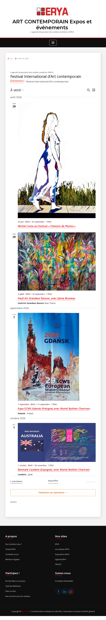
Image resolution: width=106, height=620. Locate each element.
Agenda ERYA (60, 559)
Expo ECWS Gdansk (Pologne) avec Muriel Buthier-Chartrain (54, 408)
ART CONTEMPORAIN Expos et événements (52, 25)
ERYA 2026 (25, 611)
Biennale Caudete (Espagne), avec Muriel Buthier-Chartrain (54, 469)
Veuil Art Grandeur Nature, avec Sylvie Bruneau (46, 298)
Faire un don (10, 591)
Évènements (17, 80)
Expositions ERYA (62, 554)
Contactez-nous (12, 554)
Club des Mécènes (13, 586)
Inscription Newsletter (64, 581)
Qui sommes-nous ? (13, 544)
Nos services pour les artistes (17, 596)
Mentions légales (12, 559)
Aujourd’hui (53, 480)
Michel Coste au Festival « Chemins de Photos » (47, 226)
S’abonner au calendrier (52, 492)
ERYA (57, 544)
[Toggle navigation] (53, 43)
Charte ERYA (10, 549)
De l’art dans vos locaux (15, 581)
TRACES (58, 564)
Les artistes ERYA (62, 549)
